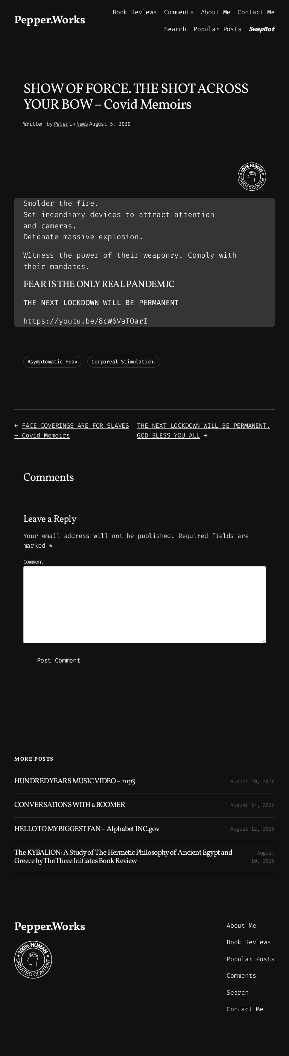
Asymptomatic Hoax (52, 361)
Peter (61, 124)
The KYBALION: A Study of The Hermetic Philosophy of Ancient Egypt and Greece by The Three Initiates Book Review (123, 857)
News (82, 124)
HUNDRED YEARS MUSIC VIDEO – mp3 (74, 781)
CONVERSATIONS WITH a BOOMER (69, 805)
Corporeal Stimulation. (123, 361)
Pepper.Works (49, 20)
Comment (33, 561)
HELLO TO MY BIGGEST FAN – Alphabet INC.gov (86, 829)
